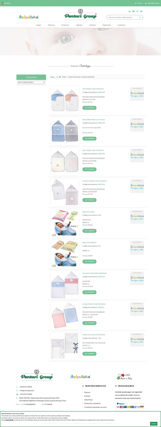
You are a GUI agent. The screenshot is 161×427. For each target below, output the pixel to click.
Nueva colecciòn (88, 77)
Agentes (79, 25)
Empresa (51, 25)
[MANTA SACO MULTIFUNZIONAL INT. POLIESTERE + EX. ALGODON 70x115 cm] (64, 346)
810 (99, 246)
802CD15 (101, 276)
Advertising (88, 400)
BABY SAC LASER (88, 212)
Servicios (87, 396)
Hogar (38, 25)
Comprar (90, 107)
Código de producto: (93, 92)
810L (99, 215)
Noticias (92, 25)
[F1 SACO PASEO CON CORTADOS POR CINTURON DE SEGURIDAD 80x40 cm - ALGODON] (64, 315)
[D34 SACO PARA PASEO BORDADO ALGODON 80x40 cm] (64, 284)
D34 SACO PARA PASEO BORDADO (94, 273)
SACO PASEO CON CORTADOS (93, 89)
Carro (139, 3)
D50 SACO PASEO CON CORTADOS (94, 181)
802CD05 (101, 154)
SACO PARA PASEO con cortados (93, 119)
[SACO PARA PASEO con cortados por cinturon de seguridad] (64, 131)
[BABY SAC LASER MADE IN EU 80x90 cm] (64, 223)
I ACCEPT (153, 423)
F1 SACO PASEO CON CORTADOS (94, 304)
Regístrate (107, 25)
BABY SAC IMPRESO (89, 242)
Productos (65, 25)
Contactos (121, 25)
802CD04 (101, 92)
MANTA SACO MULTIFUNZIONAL (93, 335)
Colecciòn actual (74, 77)
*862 (99, 338)
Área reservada (153, 3)
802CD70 (101, 123)
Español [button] (7, 3)
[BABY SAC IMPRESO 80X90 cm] (64, 254)
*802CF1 (101, 307)
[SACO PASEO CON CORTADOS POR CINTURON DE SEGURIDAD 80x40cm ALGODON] (64, 161)
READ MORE (9, 420)
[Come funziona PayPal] (130, 406)
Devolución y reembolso (92, 403)
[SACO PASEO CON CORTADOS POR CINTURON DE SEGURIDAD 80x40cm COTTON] (64, 100)
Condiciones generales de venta (95, 407)
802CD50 (101, 184)
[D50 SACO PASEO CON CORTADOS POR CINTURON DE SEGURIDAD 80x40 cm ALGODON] (64, 192)
